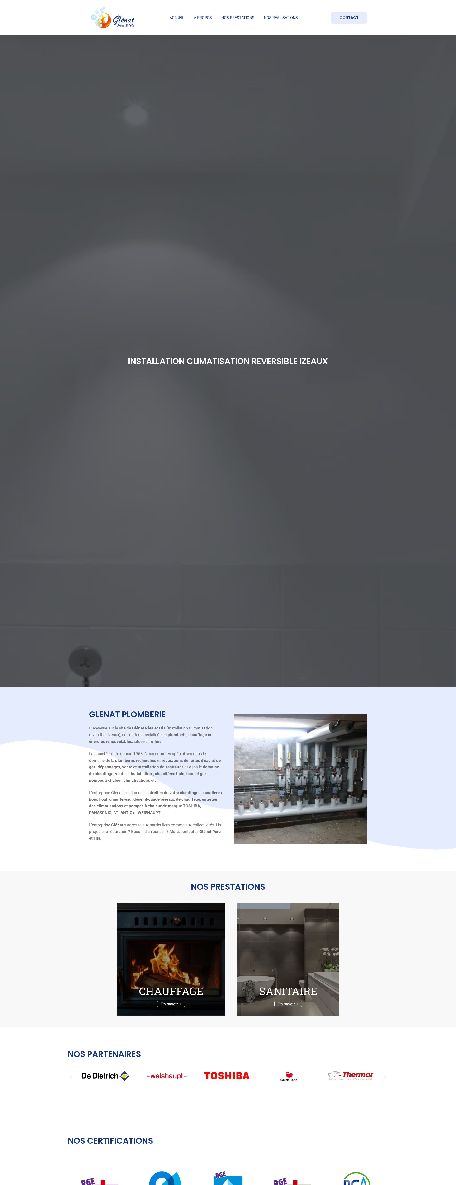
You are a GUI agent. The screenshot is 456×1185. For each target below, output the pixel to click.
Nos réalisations (281, 17)
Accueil (177, 17)
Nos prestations (237, 17)
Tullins (155, 741)
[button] (239, 779)
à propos (203, 17)
